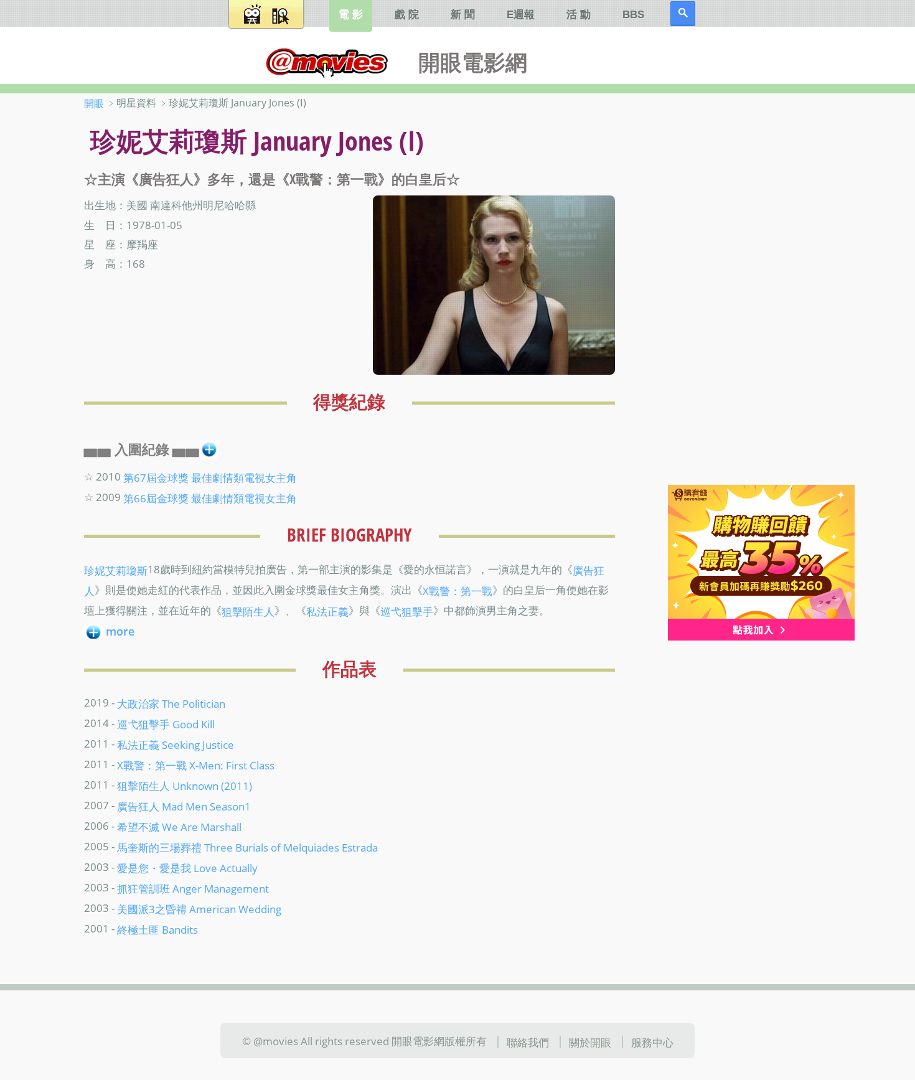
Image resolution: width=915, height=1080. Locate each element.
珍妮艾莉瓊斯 (116, 570)
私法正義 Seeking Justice (175, 744)
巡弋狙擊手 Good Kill (166, 723)
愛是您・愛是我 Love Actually (187, 867)
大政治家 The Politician (171, 703)
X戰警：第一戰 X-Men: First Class (195, 765)
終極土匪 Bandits (157, 929)
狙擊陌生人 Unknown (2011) (184, 785)
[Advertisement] (750, 292)
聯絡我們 (528, 1041)
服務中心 (652, 1041)
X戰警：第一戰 (457, 590)
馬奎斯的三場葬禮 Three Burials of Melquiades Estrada (247, 847)
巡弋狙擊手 (406, 610)
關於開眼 (590, 1041)
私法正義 (327, 610)
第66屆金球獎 (156, 498)
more (120, 631)
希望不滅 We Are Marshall (179, 826)
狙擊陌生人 (248, 610)
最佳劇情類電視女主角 (244, 477)
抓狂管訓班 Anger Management (193, 888)
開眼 (94, 103)
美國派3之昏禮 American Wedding (199, 908)
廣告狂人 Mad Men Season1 (184, 806)
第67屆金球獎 (156, 477)
